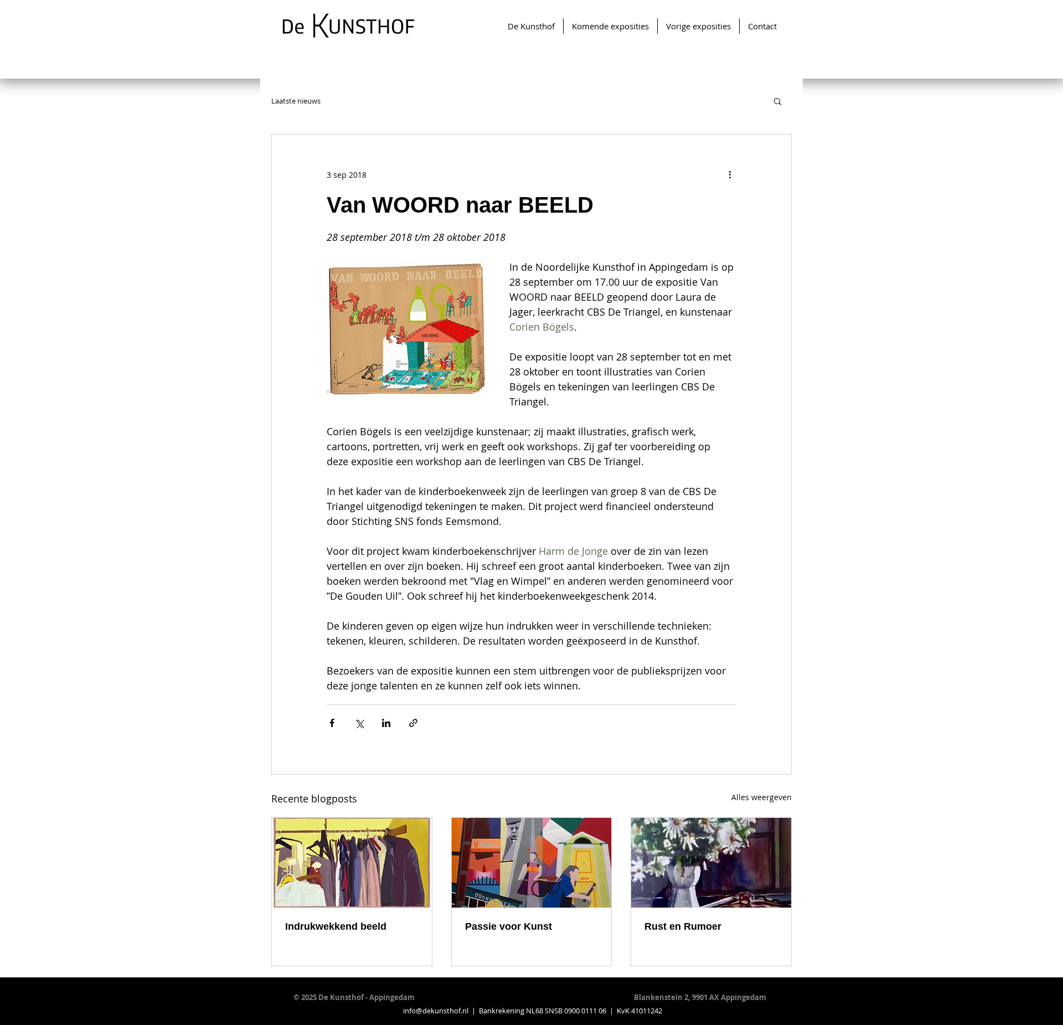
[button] (777, 100)
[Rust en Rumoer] (711, 863)
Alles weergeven (761, 797)
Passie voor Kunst (508, 926)
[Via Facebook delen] (332, 723)
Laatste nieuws (296, 101)
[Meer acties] (729, 174)
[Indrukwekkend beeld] (352, 863)
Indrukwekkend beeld (335, 926)
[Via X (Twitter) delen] (359, 723)
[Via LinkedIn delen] (386, 723)
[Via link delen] (413, 723)
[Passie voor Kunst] (532, 863)
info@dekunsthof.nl (435, 1011)
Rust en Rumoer (682, 926)
